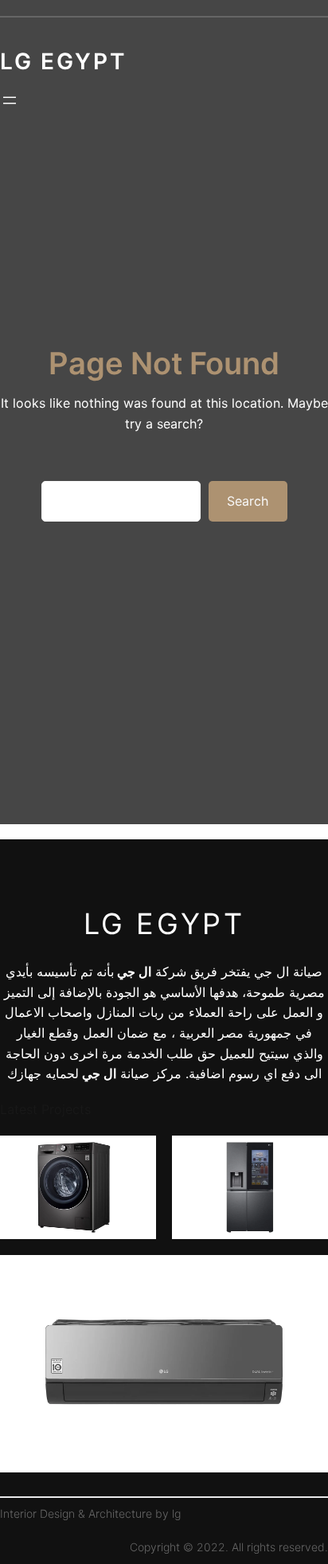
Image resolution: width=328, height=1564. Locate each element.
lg (176, 1513)
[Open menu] (9, 100)
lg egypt (164, 923)
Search (247, 501)
